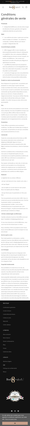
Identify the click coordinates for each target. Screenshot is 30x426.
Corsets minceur (7, 310)
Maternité (5, 321)
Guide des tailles (7, 351)
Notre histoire (6, 338)
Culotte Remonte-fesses (9, 314)
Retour (5, 371)
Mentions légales (7, 361)
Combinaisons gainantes (9, 307)
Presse (4, 348)
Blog (4, 344)
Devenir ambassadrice (8, 341)
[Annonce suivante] (27, 2)
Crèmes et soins (7, 317)
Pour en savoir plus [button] (11, 419)
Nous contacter (7, 334)
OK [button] (15, 423)
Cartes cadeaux (7, 324)
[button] (3, 7)
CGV (4, 365)
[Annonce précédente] (3, 2)
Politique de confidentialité (10, 368)
